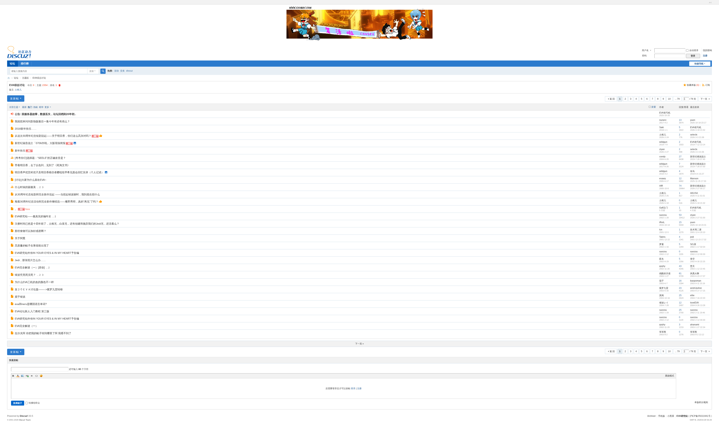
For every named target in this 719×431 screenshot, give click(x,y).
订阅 (707, 85)
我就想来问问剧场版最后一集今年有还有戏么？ (42, 121)
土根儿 (18, 89)
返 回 (612, 99)
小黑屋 (670, 416)
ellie (692, 295)
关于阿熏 (20, 238)
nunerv (662, 120)
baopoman (695, 280)
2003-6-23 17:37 (697, 276)
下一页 (703, 99)
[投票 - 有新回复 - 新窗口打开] (12, 158)
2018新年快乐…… (26, 128)
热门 (30, 107)
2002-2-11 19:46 (697, 312)
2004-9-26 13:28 (697, 305)
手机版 (661, 416)
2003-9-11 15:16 (697, 283)
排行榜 (25, 63)
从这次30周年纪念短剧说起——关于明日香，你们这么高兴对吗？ (53, 135)
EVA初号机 (664, 112)
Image (22, 376)
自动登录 (693, 50)
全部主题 (13, 107)
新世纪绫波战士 (698, 156)
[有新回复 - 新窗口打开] (12, 121)
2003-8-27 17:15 (697, 291)
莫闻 (661, 295)
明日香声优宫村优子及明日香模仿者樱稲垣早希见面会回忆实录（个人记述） (59, 172)
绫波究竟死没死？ (25, 274)
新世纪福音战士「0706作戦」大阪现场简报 (40, 143)
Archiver (651, 416)
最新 (24, 107)
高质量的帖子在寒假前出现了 (32, 245)
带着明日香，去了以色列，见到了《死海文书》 (42, 165)
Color (18, 376)
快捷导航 (698, 63)
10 (669, 99)
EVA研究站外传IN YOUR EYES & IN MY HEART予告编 (47, 252)
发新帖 (14, 98)
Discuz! (24, 416)
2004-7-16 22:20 (697, 298)
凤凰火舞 (694, 273)
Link (27, 376)
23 (680, 288)
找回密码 (707, 50)
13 (680, 120)
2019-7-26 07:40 (697, 159)
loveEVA (694, 302)
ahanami (694, 324)
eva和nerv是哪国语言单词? (31, 304)
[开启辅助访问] (707, 2)
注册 (705, 55)
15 (680, 222)
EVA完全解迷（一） (26, 325)
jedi (692, 237)
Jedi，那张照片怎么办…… (30, 260)
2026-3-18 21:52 (697, 130)
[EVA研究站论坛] (19, 52)
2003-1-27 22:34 (697, 327)
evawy (662, 178)
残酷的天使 (665, 273)
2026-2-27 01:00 (697, 218)
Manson (694, 178)
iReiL (662, 222)
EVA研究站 (682, 416)
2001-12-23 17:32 (698, 239)
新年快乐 (20, 150)
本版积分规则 (701, 402)
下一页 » (359, 343)
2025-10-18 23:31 (698, 225)
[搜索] (103, 71)
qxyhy (662, 266)
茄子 (661, 280)
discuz (129, 70)
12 (680, 178)
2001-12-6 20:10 (697, 232)
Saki (661, 127)
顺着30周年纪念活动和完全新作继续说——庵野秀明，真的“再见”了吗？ (56, 201)
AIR (661, 186)
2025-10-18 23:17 (698, 123)
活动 (116, 70)
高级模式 (669, 375)
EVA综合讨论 (39, 78)
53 (680, 215)
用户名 (645, 50)
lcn (660, 229)
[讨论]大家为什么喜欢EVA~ (30, 179)
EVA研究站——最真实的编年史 (33, 216)
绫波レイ (663, 302)
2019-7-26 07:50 (697, 166)
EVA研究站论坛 (8, 78)
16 (680, 280)
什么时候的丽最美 (25, 187)
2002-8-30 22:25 (697, 261)
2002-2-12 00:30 (697, 254)
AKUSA (694, 193)
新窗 (653, 107)
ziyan (662, 149)
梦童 (661, 244)
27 (680, 156)
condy (662, 156)
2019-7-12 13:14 (697, 144)
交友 (122, 70)
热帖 (35, 107)
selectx (693, 134)
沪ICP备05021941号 (700, 416)
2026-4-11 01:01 (697, 196)
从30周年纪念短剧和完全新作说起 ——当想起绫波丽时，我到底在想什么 (57, 194)
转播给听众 (34, 403)
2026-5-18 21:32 (697, 203)
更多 (47, 107)
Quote (32, 376)
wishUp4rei (696, 288)
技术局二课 (695, 229)
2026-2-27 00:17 (697, 188)
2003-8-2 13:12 (697, 334)
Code (36, 376)
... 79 (677, 99)
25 (680, 295)
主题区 (25, 78)
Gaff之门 (663, 207)
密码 (644, 55)
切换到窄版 (710, 2)
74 (680, 186)
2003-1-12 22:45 (697, 269)
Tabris (662, 237)
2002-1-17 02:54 (697, 247)
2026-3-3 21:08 (697, 137)
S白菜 (693, 244)
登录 (353, 388)
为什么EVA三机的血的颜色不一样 (34, 282)
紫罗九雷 (663, 288)
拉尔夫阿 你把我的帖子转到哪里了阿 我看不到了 (43, 333)
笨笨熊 (662, 332)
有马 (692, 171)
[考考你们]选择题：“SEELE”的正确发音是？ (40, 157)
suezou (663, 215)
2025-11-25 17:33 (698, 181)
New (27, 209)
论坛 (12, 63)
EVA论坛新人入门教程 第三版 (32, 311)
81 (680, 273)
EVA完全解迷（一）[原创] (30, 267)
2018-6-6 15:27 (697, 174)
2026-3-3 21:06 (697, 152)
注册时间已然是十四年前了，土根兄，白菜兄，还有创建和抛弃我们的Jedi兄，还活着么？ (67, 223)
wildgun (663, 142)
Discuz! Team (25, 420)
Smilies (41, 376)
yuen (692, 120)
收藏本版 (693, 85)
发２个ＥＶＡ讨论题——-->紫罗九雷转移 (39, 289)
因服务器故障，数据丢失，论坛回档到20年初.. (49, 114)
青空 (692, 259)
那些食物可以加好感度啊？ (30, 230)
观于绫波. (20, 296)
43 (680, 266)
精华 (41, 107)
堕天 (692, 266)
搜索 (91, 71)
